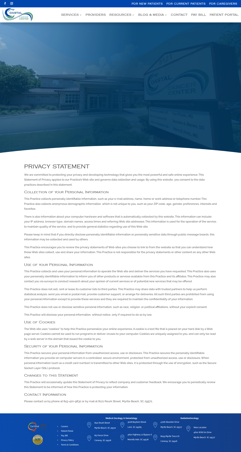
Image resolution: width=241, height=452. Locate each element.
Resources (120, 15)
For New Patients (147, 4)
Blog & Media (151, 15)
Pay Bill (198, 15)
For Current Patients (186, 4)
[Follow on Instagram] (11, 3)
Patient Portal (224, 15)
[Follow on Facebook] (5, 3)
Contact (179, 15)
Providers (96, 15)
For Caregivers (223, 4)
